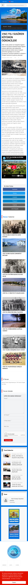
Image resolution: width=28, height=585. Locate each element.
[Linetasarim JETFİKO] (14, 551)
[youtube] (26, 1)
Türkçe (11, 1)
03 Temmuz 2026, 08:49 (17, 482)
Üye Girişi (5, 1)
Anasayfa (5, 26)
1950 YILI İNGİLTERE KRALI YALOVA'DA (13, 312)
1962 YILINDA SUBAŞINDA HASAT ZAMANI (14, 350)
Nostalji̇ (9, 26)
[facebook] (17, 1)
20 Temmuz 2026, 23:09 (17, 475)
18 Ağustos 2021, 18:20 (17, 454)
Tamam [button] (14, 582)
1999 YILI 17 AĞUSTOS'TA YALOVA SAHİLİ (13, 293)
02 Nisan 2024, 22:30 (16, 468)
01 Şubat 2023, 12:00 (16, 461)
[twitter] (19, 1)
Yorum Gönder (8, 440)
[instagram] (21, 1)
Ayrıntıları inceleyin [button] (16, 578)
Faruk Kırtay (12, 502)
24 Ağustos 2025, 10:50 (7, 57)
